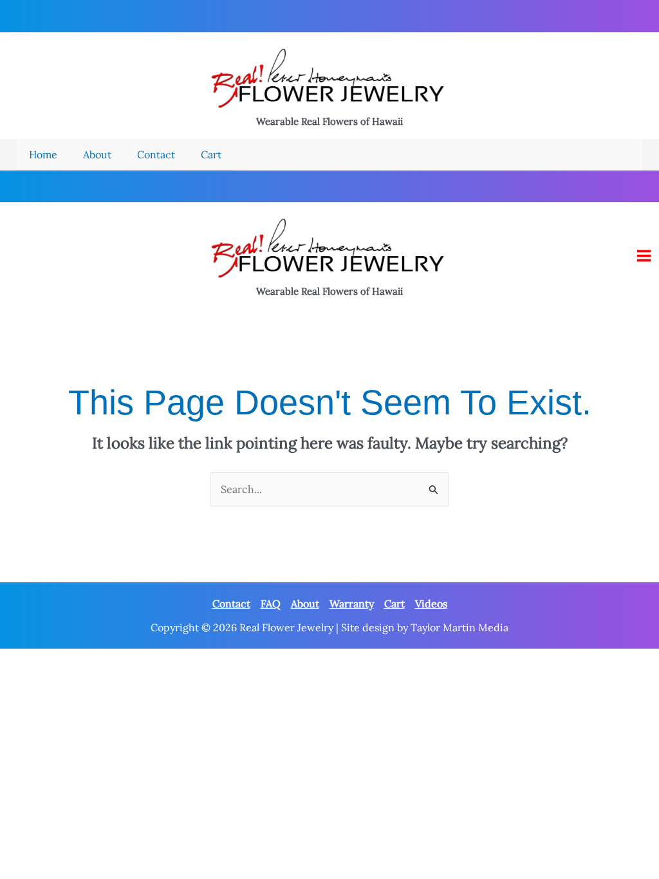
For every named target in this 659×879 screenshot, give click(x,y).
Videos (431, 603)
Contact (231, 603)
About (305, 603)
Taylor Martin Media (459, 627)
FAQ (271, 603)
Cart (394, 603)
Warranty (352, 603)
